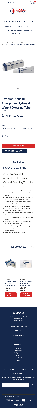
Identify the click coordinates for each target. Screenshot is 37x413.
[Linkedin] (13, 157)
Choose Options (10, 294)
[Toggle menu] (3, 3)
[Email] (5, 157)
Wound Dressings (26, 43)
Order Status (18, 333)
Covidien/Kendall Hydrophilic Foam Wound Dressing (26, 284)
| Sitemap (29, 396)
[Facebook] (3, 157)
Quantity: (5, 136)
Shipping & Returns (18, 335)
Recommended (18, 247)
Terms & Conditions (18, 358)
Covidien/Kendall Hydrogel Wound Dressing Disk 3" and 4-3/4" (11, 285)
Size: (4, 125)
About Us (18, 348)
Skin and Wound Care (13, 43)
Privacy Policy (18, 355)
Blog (18, 360)
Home (3, 43)
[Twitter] (10, 157)
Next (33, 247)
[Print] (8, 157)
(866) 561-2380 (10, 2)
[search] (27, 2)
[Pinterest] (15, 157)
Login (15, 330)
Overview (18, 162)
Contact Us (18, 350)
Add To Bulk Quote (14, 151)
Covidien (4, 111)
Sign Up (21, 330)
